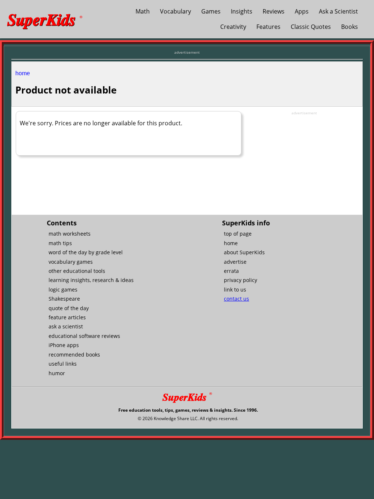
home (22, 73)
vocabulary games (71, 261)
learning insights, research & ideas (91, 280)
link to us (235, 289)
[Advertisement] (304, 161)
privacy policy (240, 280)
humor (57, 373)
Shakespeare (64, 298)
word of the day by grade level (86, 252)
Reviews (274, 11)
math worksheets (70, 233)
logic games (63, 289)
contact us (236, 298)
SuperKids (44, 19)
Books (349, 27)
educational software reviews (84, 335)
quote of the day (69, 308)
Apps (302, 11)
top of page (238, 233)
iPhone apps (64, 345)
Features (268, 27)
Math (143, 11)
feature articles (67, 317)
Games (211, 11)
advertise (235, 261)
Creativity (233, 27)
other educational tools (77, 270)
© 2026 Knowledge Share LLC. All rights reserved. (188, 418)
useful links (63, 363)
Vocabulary (175, 11)
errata (231, 270)
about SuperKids (244, 252)
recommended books (74, 354)
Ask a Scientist (338, 11)
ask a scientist (66, 326)
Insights (241, 11)
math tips (60, 243)
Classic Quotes (311, 27)
